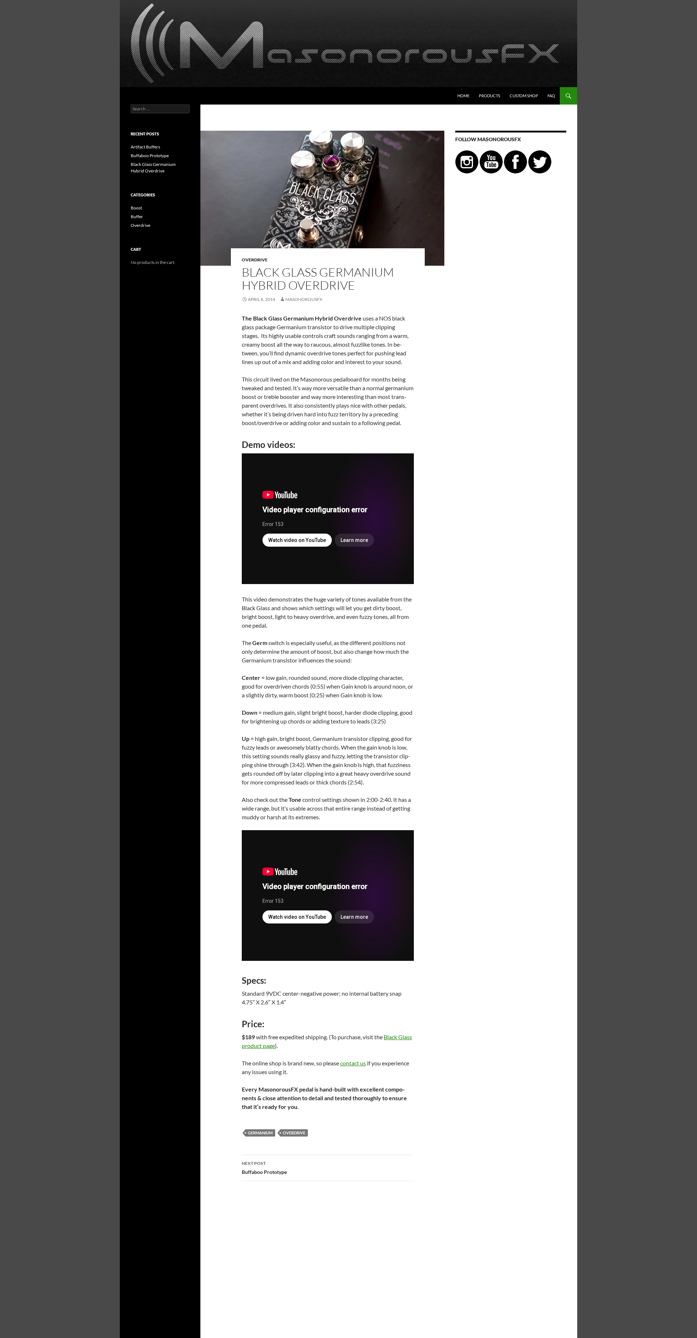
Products (489, 95)
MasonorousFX (303, 299)
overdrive (294, 1132)
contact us (353, 1063)
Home (463, 95)
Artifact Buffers (145, 147)
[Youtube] (491, 161)
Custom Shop (524, 95)
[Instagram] (466, 161)
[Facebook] (515, 161)
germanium (260, 1132)
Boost (136, 208)
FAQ (551, 95)
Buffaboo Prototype (264, 1167)
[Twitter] (539, 161)
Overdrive (255, 259)
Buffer (137, 216)
